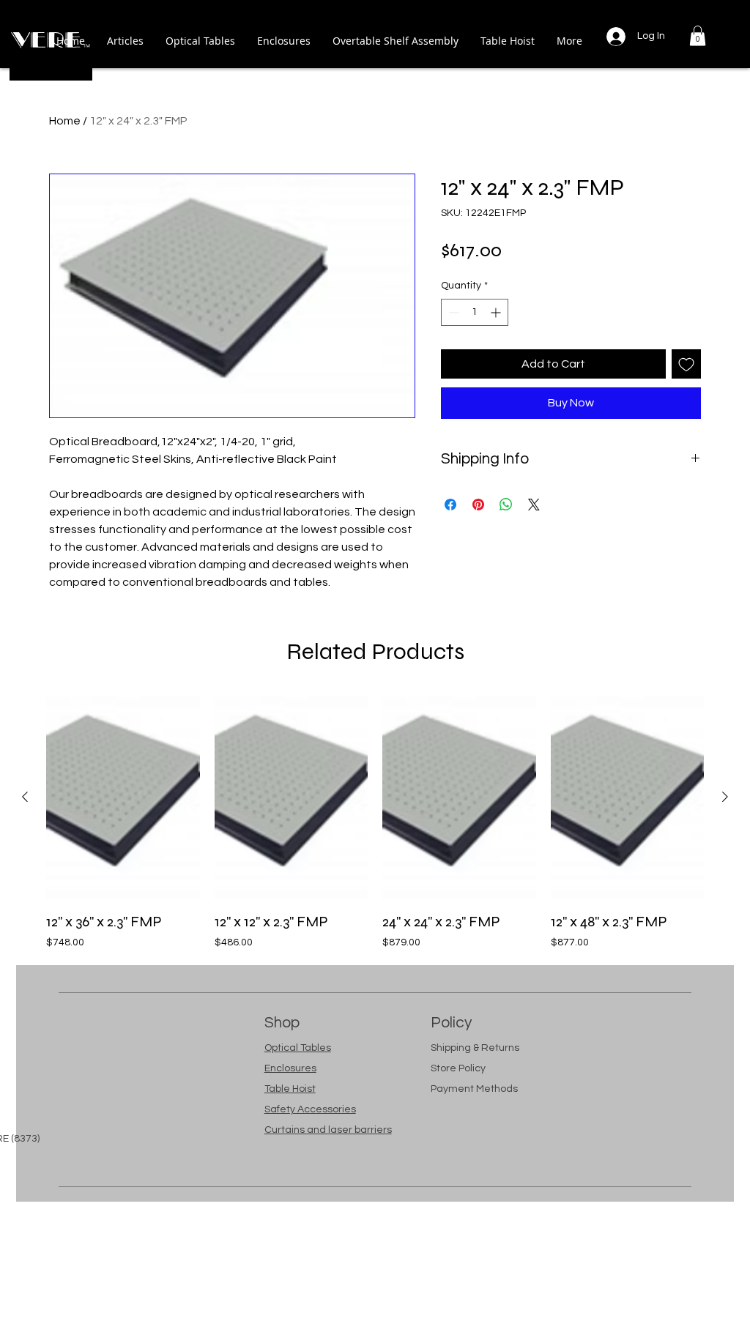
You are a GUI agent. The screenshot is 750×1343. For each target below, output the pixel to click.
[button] (697, 35)
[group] (375, 823)
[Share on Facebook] (450, 504)
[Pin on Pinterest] (478, 504)
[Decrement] (452, 312)
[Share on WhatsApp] (506, 504)
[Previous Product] (25, 797)
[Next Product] (725, 797)
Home (65, 121)
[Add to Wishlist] (686, 364)
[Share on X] (534, 504)
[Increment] (497, 312)
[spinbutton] (474, 312)
